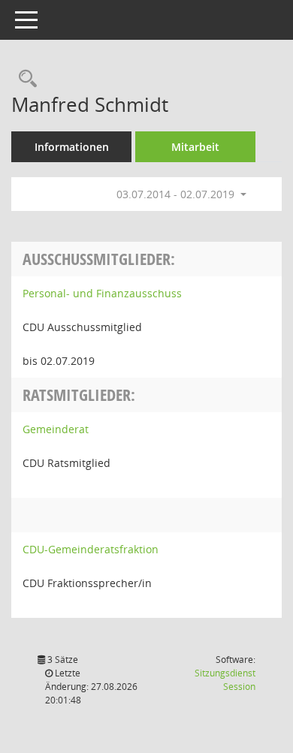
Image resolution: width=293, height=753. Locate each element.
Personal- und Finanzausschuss (102, 293)
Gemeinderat (56, 429)
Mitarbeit (195, 147)
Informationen (72, 147)
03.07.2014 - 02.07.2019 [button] (176, 194)
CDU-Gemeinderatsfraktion (91, 549)
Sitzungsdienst (225, 680)
